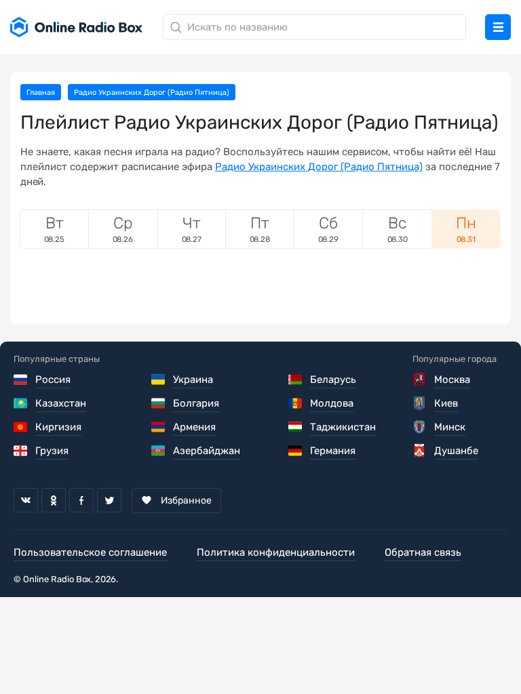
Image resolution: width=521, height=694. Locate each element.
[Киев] (420, 403)
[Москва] (420, 379)
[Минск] (420, 427)
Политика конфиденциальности (276, 552)
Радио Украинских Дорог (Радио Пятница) (319, 167)
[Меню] (498, 27)
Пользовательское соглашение (90, 552)
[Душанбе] (420, 450)
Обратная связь (423, 552)
